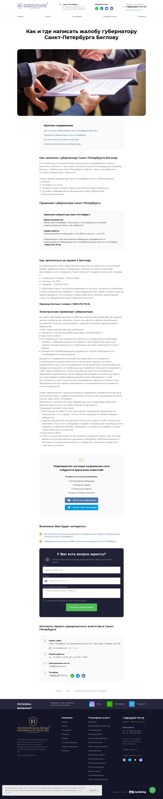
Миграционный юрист (97, 763)
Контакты (65, 751)
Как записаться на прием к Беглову (61, 139)
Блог (68, 691)
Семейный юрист (95, 730)
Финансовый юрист (96, 759)
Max (99, 704)
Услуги (64, 726)
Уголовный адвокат (96, 775)
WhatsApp (120, 704)
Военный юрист (94, 771)
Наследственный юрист (97, 738)
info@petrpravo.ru (57, 666)
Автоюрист (92, 722)
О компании (66, 730)
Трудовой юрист (95, 751)
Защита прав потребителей (99, 726)
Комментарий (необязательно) (55, 587)
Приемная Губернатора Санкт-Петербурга (65, 135)
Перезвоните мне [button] (134, 10)
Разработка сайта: (119, 792)
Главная (59, 691)
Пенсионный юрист (96, 767)
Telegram (141, 704)
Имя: (44, 565)
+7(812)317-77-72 (136, 6)
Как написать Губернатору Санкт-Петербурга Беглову (70, 131)
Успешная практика (70, 742)
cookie (7, 793)
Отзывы (65, 738)
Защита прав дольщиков (98, 747)
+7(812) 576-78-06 (80, 304)
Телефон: (46, 576)
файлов (80, 790)
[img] (111, 8)
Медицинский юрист (96, 755)
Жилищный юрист (95, 734)
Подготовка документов (98, 779)
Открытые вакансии (70, 747)
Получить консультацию (81, 607)
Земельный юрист (95, 742)
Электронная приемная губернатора (62, 144)
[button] (134, 722)
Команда (65, 734)
